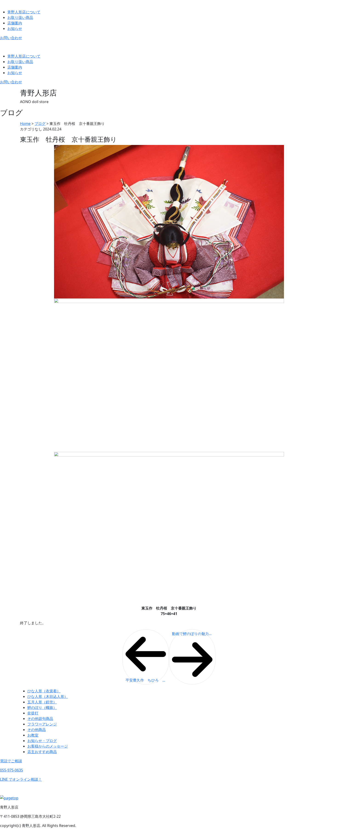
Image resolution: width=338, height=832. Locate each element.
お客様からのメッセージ (47, 746)
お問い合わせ (11, 37)
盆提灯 (32, 713)
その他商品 (36, 729)
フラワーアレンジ (42, 724)
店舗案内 (14, 23)
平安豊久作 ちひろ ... (145, 680)
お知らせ (14, 28)
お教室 (32, 735)
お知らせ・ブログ (42, 740)
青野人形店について (23, 11)
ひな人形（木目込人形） (47, 696)
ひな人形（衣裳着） (43, 690)
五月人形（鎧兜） (42, 702)
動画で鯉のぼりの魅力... (192, 633)
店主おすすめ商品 (42, 751)
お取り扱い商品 (20, 17)
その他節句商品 (40, 718)
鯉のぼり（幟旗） (42, 707)
